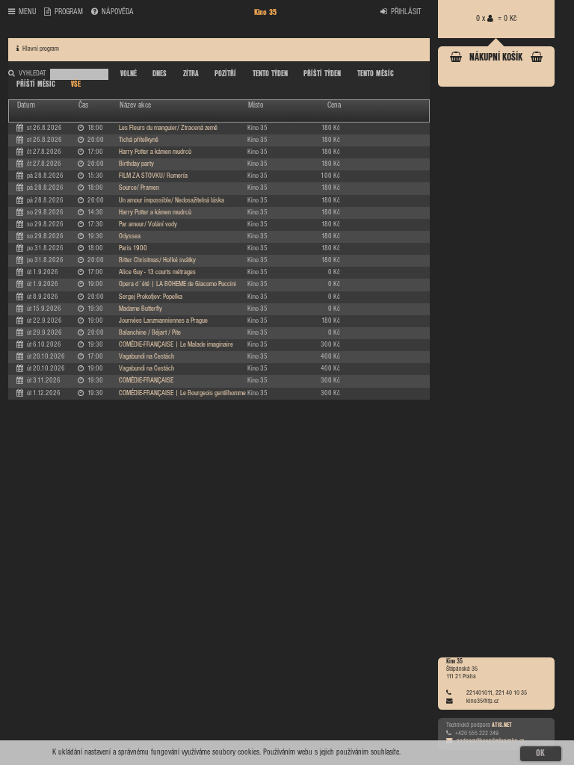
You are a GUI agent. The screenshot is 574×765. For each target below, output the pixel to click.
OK (540, 753)
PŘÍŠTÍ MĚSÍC (35, 84)
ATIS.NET (502, 725)
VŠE (76, 84)
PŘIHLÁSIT (406, 12)
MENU (27, 12)
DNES (159, 74)
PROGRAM (69, 12)
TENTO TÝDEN (270, 74)
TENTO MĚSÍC (375, 74)
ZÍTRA (191, 74)
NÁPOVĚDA (118, 12)
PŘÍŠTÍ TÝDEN (322, 74)
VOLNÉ (128, 74)
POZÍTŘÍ (225, 74)
